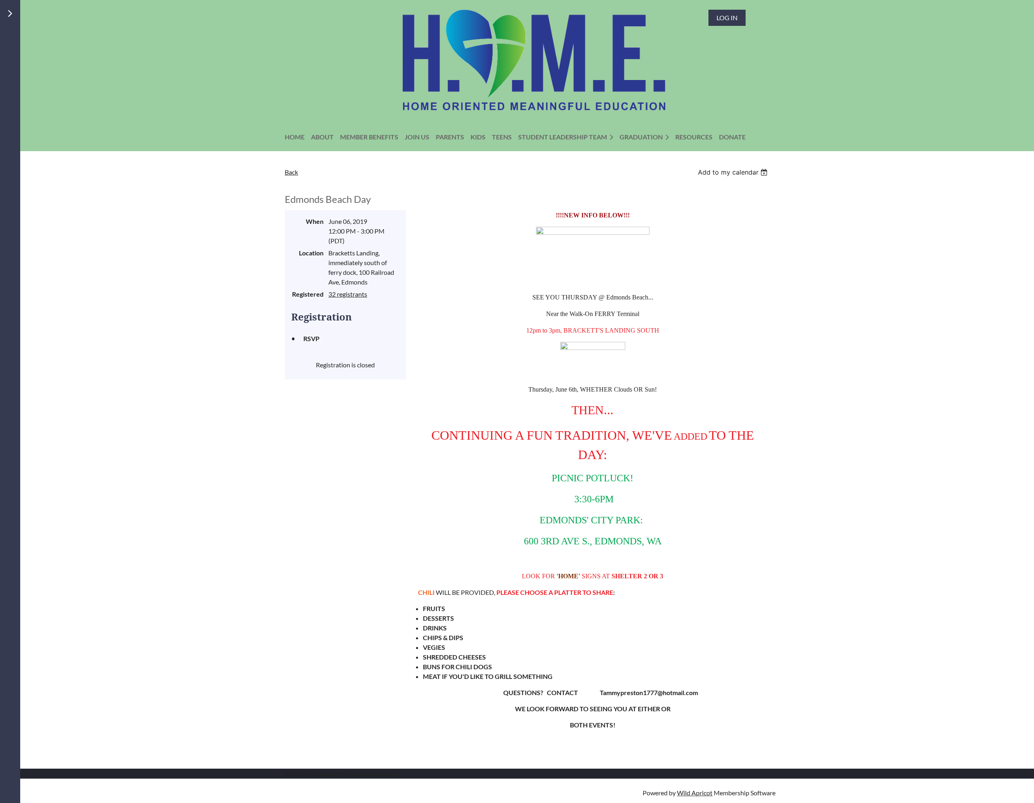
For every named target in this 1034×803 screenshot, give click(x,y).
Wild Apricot (694, 793)
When (315, 221)
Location (311, 253)
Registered (308, 294)
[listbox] (733, 172)
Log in (727, 17)
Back (291, 172)
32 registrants (347, 294)
